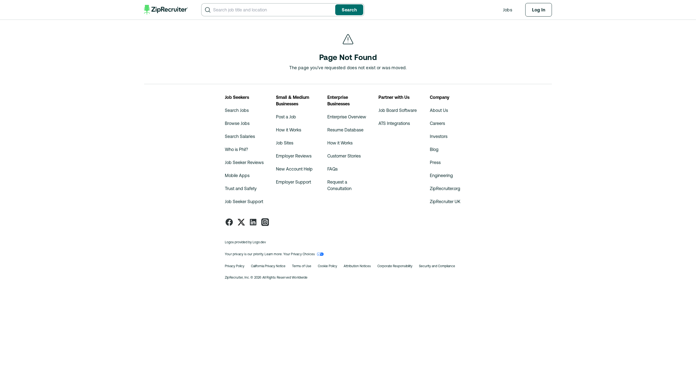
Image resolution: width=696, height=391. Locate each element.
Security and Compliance (437, 266)
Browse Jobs (237, 123)
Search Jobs (237, 110)
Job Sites (284, 142)
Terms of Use (301, 266)
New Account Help (294, 168)
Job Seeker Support (244, 201)
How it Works (288, 129)
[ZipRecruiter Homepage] (166, 10)
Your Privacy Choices (299, 254)
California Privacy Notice (268, 266)
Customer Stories (344, 155)
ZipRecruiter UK (445, 201)
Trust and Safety (241, 188)
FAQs (332, 168)
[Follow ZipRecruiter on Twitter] (241, 222)
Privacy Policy (234, 266)
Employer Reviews (294, 155)
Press (435, 162)
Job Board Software (397, 110)
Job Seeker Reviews (244, 162)
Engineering (441, 175)
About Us (439, 110)
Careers (437, 123)
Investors (439, 136)
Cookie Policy (327, 266)
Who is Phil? (236, 149)
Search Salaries (240, 136)
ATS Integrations (394, 123)
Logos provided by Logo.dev (245, 242)
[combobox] (273, 10)
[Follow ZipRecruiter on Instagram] (265, 222)
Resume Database (345, 129)
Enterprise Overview (346, 116)
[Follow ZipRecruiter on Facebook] (229, 222)
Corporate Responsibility (394, 266)
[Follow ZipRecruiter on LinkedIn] (253, 222)
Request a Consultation (339, 185)
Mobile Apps (237, 175)
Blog (434, 149)
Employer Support (293, 181)
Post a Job (286, 116)
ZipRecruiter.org (445, 188)
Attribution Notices (357, 266)
